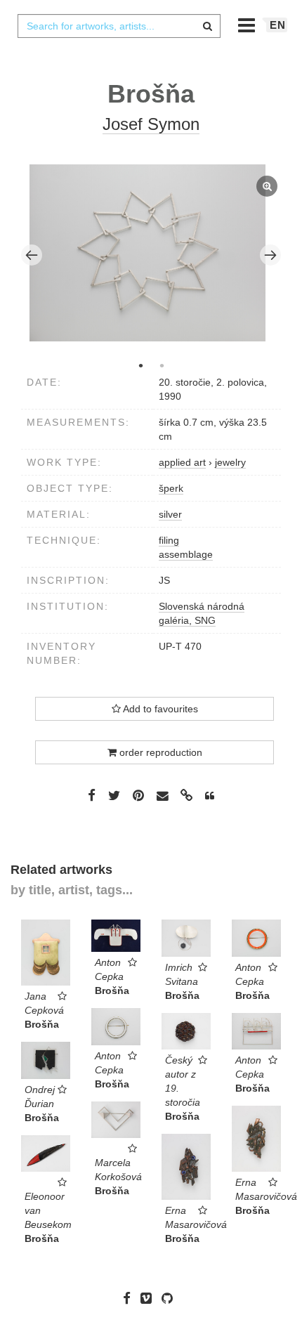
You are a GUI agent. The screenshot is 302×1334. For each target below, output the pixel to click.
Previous (31, 255)
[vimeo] (149, 1298)
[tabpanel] (151, 255)
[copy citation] (209, 796)
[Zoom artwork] (147, 252)
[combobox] (119, 26)
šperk (171, 488)
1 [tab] (140, 365)
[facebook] (130, 1298)
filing (169, 540)
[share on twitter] (114, 795)
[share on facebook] (91, 795)
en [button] (278, 25)
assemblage (186, 554)
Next (270, 255)
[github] (171, 1298)
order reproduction (159, 752)
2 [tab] (162, 365)
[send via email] (162, 796)
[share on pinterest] (138, 795)
